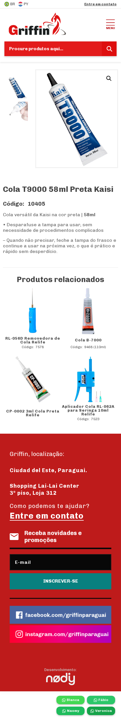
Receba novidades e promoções (53, 536)
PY (26, 4)
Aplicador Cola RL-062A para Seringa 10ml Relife (88, 410)
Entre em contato (100, 4)
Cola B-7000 (88, 340)
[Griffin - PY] (54, 23)
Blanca (73, 700)
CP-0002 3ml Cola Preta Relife (32, 413)
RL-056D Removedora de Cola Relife (32, 340)
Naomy (73, 711)
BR (12, 4)
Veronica (103, 711)
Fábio (103, 700)
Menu (110, 28)
